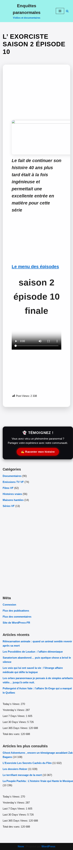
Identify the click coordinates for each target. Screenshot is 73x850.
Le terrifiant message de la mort (22, 774)
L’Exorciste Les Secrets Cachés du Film (27, 762)
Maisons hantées (13, 499)
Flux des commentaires (17, 616)
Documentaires (12, 475)
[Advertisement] (36, 95)
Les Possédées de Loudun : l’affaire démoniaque (33, 651)
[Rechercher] (67, 11)
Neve (21, 846)
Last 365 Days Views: (16, 727)
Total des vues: (12, 733)
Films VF (8, 487)
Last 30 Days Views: (15, 721)
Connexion (9, 604)
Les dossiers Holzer (15, 768)
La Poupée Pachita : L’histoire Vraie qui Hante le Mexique (38, 780)
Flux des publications (16, 610)
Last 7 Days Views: (14, 715)
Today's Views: (12, 703)
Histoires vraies (12, 493)
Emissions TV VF (13, 481)
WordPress (48, 846)
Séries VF (9, 505)
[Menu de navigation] (60, 11)
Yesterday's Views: (14, 709)
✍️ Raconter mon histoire (38, 451)
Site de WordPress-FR (16, 622)
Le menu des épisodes (35, 266)
